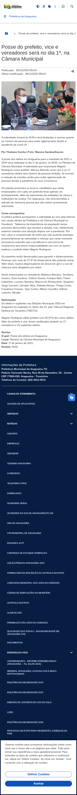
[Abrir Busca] (72, 6)
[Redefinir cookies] (49, 6)
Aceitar (38, 783)
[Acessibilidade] (44, 6)
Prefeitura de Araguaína (22, 16)
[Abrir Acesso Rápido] (55, 6)
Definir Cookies (39, 774)
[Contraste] (38, 6)
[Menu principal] (5, 16)
